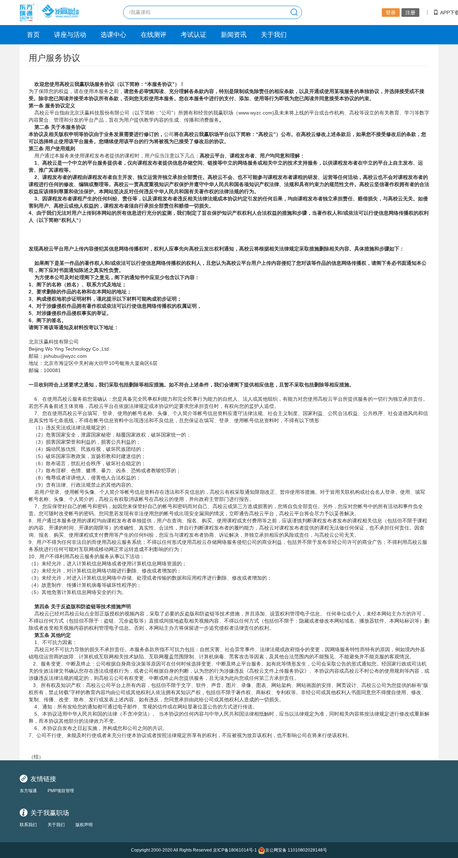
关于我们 (274, 34)
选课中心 (113, 34)
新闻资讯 (234, 34)
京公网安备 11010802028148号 (296, 850)
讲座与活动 (70, 34)
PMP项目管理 (61, 790)
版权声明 (84, 824)
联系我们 (28, 824)
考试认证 (193, 34)
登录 (391, 12)
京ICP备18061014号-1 (235, 850)
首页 (33, 34)
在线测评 (153, 34)
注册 (410, 12)
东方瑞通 (28, 790)
